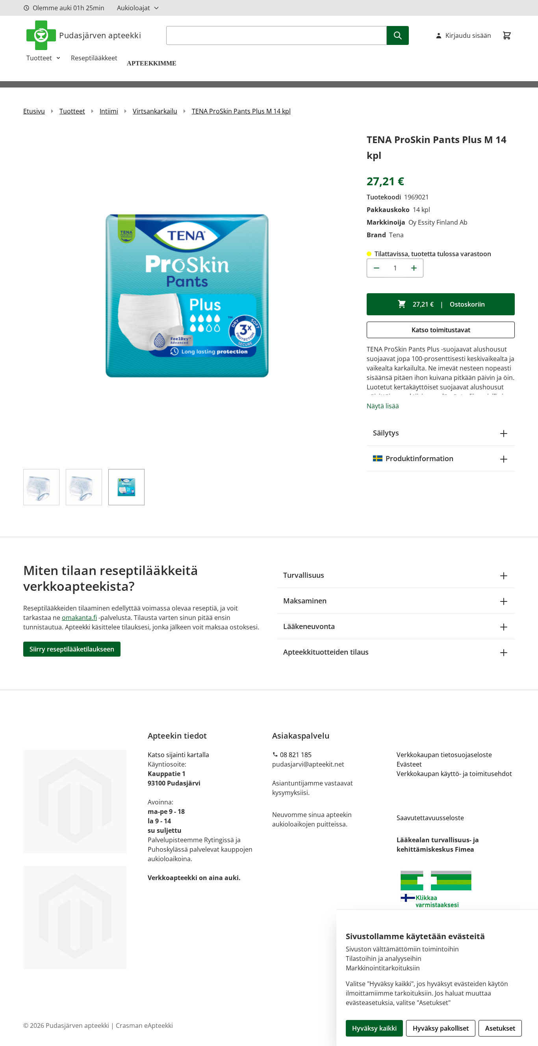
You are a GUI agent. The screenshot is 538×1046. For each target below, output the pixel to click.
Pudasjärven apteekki (100, 35)
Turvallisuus (303, 575)
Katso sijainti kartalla (178, 754)
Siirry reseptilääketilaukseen (72, 649)
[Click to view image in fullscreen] (187, 296)
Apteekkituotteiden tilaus (326, 652)
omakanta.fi (79, 617)
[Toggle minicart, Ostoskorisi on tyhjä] (507, 35)
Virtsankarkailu (155, 111)
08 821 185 (296, 754)
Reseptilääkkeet (94, 58)
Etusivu (34, 111)
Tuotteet (39, 58)
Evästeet (409, 764)
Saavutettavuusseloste (430, 817)
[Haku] (398, 35)
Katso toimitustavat (441, 330)
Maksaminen (305, 600)
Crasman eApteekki (144, 1025)
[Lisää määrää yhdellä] (413, 268)
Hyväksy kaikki (374, 1028)
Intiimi (109, 111)
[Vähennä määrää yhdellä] (376, 268)
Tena (396, 235)
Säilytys (386, 432)
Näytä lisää (383, 406)
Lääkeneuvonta (309, 626)
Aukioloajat (133, 8)
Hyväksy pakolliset (441, 1028)
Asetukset (500, 1028)
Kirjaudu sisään (468, 35)
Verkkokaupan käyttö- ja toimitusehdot (454, 773)
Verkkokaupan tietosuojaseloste (444, 754)
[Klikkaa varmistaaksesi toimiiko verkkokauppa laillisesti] (456, 899)
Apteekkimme (152, 63)
